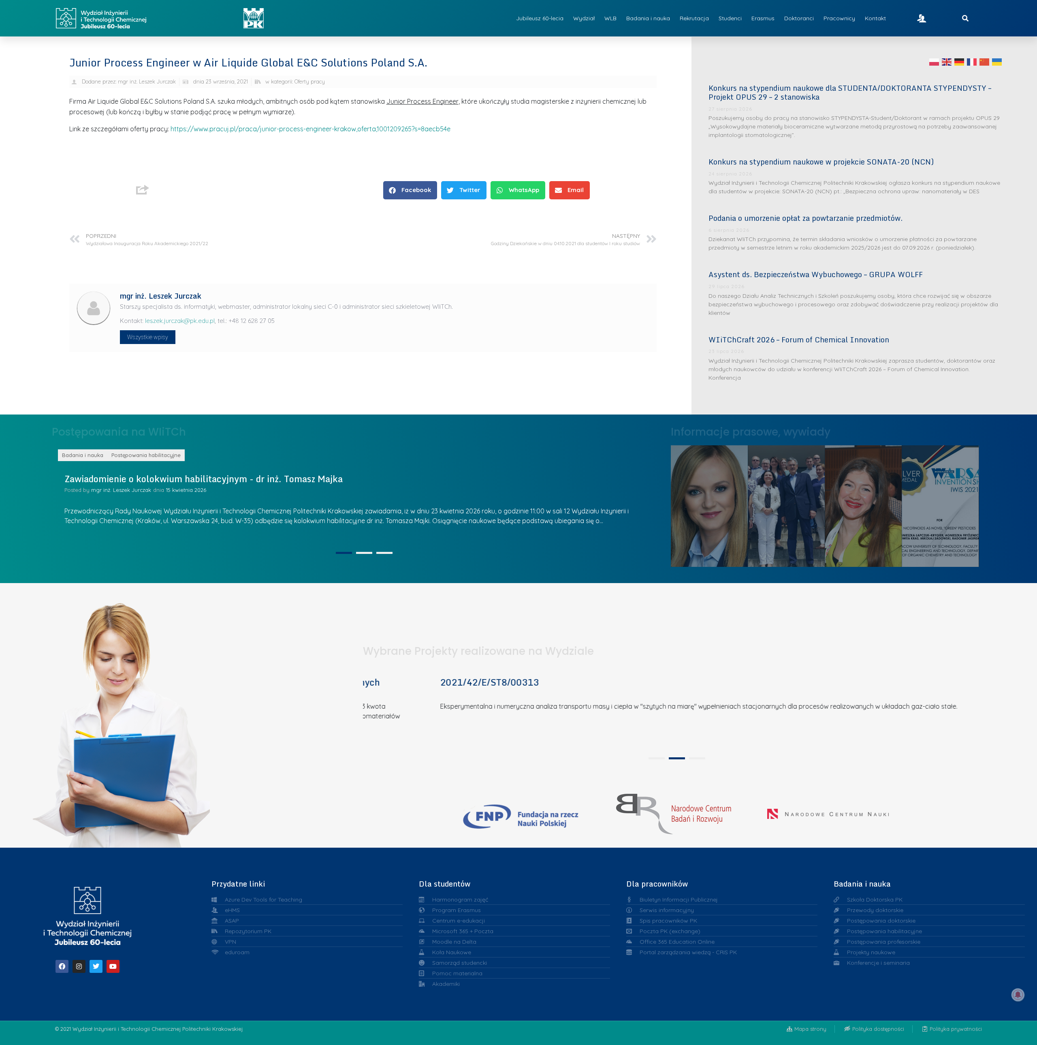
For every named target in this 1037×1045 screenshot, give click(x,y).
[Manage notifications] (1017, 994)
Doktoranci (799, 18)
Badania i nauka (648, 18)
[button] (410, 190)
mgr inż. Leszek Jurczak (179, 490)
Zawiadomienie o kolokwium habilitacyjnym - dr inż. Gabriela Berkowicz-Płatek (288, 479)
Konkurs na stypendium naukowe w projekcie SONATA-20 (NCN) (821, 162)
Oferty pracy (309, 81)
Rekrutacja (694, 18)
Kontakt (875, 18)
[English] (947, 61)
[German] (959, 61)
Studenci (730, 18)
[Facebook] (61, 966)
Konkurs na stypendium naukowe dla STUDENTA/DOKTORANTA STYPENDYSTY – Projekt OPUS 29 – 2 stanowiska (849, 92)
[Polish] (934, 61)
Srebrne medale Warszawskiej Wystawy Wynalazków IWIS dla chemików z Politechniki (863, 503)
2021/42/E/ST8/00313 (425, 682)
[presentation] (657, 758)
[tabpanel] (674, 710)
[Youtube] (113, 966)
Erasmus (763, 18)
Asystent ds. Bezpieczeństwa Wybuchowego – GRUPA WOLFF (815, 274)
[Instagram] (79, 966)
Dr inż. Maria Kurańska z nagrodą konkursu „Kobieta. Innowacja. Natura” (940, 503)
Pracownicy (839, 18)
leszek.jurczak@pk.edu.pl (180, 321)
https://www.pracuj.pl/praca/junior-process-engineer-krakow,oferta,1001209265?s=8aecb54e (310, 129)
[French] (972, 61)
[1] (344, 553)
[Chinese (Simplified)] (984, 61)
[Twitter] (96, 966)
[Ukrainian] (997, 61)
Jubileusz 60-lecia (539, 18)
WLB (610, 18)
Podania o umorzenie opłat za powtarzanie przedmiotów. (805, 218)
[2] (364, 553)
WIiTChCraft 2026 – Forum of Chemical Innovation (798, 339)
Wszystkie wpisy (147, 337)
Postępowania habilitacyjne (204, 455)
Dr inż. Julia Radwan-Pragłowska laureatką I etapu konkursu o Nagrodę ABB (786, 503)
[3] (384, 553)
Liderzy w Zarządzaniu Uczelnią (709, 504)
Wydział (584, 18)
